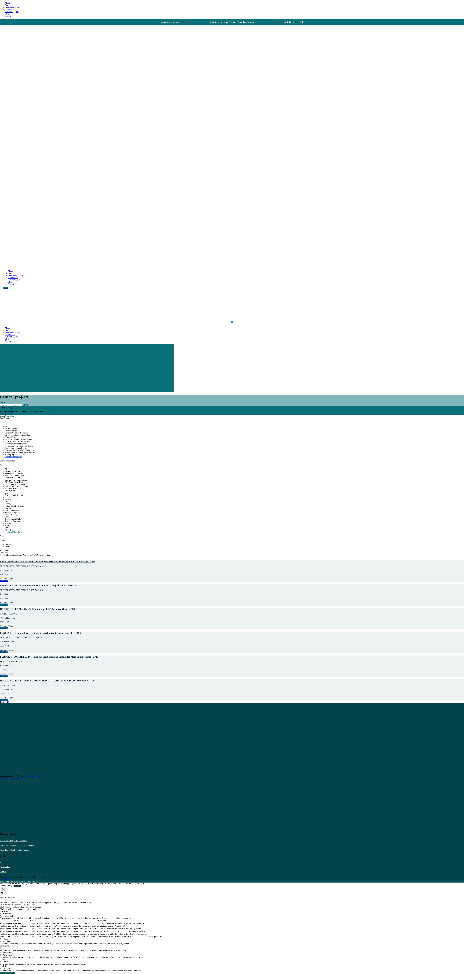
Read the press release (246, 22)
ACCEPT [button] (17, 886)
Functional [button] (4, 939)
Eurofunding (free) (12, 12)
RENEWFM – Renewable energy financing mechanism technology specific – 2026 (40, 633)
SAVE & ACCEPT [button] (7, 973)
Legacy (22, 881)
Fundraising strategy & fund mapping (14, 841)
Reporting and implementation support (14, 850)
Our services (9, 5)
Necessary (7, 914)
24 (8, 702)
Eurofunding (5, 867)
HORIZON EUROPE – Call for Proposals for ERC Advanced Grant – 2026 (37, 609)
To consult (4, 581)
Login (5, 288)
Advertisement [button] (5, 953)
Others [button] (2, 959)
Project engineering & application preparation (17, 845)
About (7, 3)
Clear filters (9, 416)
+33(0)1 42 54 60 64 (32, 776)
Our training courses (12, 7)
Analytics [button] (3, 966)
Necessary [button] (4, 911)
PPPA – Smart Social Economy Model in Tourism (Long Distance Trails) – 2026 (39, 585)
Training (3, 862)
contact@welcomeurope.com (11, 778)
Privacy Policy (32, 881)
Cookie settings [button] (6, 886)
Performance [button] (5, 946)
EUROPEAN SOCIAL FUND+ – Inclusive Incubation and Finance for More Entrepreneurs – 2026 (49, 657)
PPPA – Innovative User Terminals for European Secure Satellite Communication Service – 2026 (47, 561)
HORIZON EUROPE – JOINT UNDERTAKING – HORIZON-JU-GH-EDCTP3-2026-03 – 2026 (48, 680)
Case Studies (10, 9)
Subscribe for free (7, 414)
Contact (3, 872)
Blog (7, 14)
